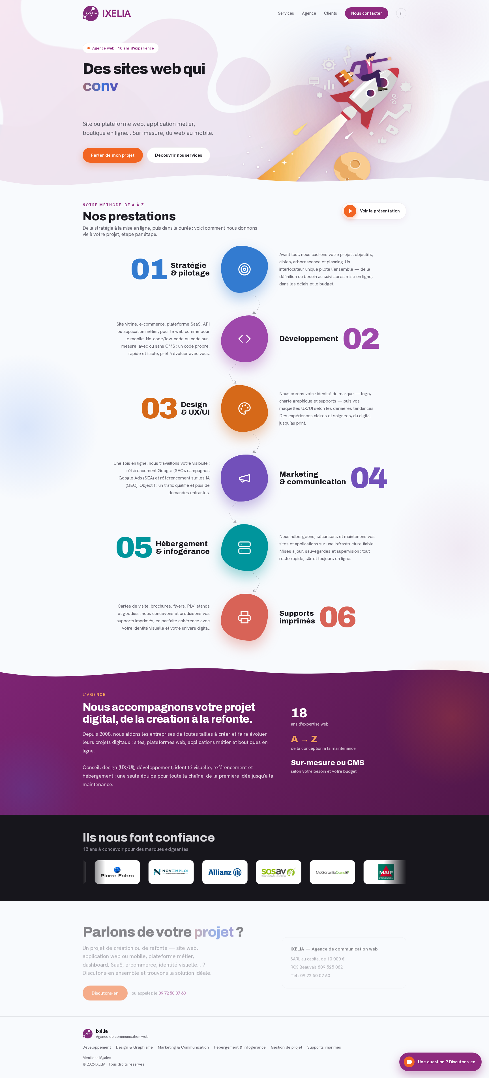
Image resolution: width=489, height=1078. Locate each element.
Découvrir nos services (178, 155)
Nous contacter (366, 13)
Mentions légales (97, 1057)
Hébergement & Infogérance (240, 1047)
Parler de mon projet (112, 155)
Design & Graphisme (134, 1047)
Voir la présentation (380, 211)
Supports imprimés (324, 1047)
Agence (309, 13)
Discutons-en (105, 993)
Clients (330, 13)
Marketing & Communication (183, 1047)
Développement (97, 1047)
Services (286, 13)
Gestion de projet (286, 1047)
